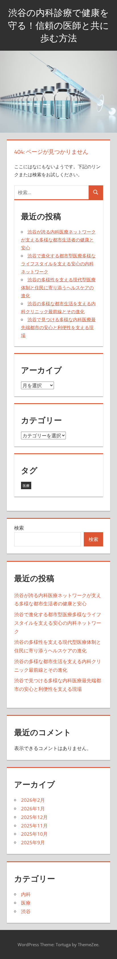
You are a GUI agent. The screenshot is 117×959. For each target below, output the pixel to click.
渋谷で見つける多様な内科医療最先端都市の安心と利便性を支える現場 (58, 327)
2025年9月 (33, 842)
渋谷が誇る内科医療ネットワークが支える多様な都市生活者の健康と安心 (58, 240)
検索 (19, 527)
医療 (26, 485)
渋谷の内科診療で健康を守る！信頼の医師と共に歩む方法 (58, 25)
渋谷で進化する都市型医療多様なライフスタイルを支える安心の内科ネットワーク (58, 264)
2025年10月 (34, 834)
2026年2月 (33, 800)
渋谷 (26, 911)
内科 (26, 894)
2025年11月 (34, 825)
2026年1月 (33, 808)
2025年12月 (34, 817)
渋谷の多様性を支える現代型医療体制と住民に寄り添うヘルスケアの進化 (58, 287)
